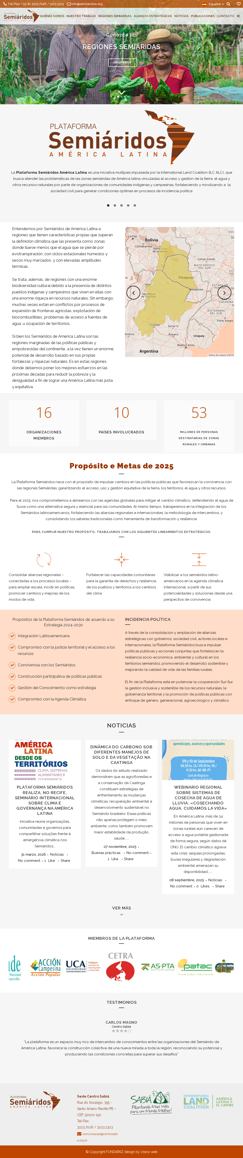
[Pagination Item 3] (121, 205)
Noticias (57, 854)
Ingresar (122, 62)
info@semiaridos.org (87, 4)
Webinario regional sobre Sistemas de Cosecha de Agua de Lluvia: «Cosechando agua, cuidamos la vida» (198, 798)
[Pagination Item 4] (128, 205)
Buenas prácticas (106, 853)
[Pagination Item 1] (108, 205)
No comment (29, 860)
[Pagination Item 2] (115, 205)
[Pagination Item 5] (135, 205)
